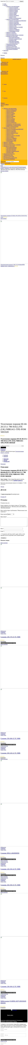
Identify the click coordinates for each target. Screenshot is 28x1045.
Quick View (3, 633)
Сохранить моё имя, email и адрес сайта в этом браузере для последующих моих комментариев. (13, 534)
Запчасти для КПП (11, 32)
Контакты (5, 50)
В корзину (3, 447)
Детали (5, 460)
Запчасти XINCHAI (14, 23)
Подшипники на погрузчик (13, 48)
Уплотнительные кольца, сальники (14, 35)
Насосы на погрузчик (11, 46)
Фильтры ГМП (12, 40)
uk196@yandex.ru (17, 59)
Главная (5, 84)
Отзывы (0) (6, 461)
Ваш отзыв (4, 516)
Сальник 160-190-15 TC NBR (10, 885)
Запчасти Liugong (13, 10)
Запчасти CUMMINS (14, 29)
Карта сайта (10, 1015)
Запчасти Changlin (13, 7)
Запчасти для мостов (11, 33)
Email (2, 531)
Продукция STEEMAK (12, 49)
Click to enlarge (4, 420)
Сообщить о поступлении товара (8, 643)
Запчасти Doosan (10, 121)
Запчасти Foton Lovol (14, 9)
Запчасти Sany (12, 16)
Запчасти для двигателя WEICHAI (17, 20)
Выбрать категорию (5, 163)
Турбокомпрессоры (11, 45)
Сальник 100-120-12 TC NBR (10, 753)
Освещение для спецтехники (13, 124)
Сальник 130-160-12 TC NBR (10, 986)
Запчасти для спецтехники (12, 6)
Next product (4, 218)
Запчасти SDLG (13, 13)
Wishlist (5, 53)
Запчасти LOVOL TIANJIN (16, 27)
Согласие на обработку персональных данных (12, 1021)
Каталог (5, 5)
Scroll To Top (4, 1041)
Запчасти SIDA (13, 28)
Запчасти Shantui (10, 120)
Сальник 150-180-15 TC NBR (10, 738)
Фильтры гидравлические (15, 38)
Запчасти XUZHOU (14, 15)
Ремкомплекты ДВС (11, 140)
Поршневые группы (14, 31)
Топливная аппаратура (11, 44)
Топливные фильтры (14, 42)
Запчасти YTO (12, 25)
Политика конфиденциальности (8, 1020)
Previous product (4, 171)
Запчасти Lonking (13, 11)
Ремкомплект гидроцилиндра (13, 125)
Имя (2, 528)
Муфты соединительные (15, 18)
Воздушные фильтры (14, 37)
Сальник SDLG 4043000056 (10, 853)
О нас (4, 3)
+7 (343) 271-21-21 (5, 59)
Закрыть (3, 57)
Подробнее (3, 641)
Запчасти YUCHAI (14, 22)
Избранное (3, 448)
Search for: (3, 1)
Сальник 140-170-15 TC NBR (10, 637)
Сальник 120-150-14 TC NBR (10, 869)
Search (21, 1)
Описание (5, 459)
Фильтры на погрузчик (12, 36)
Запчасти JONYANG (11, 122)
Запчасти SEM (12, 14)
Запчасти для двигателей (12, 19)
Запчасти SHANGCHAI (15, 24)
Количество (5, 445)
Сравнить (3, 450)
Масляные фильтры (14, 41)
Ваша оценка (4, 514)
